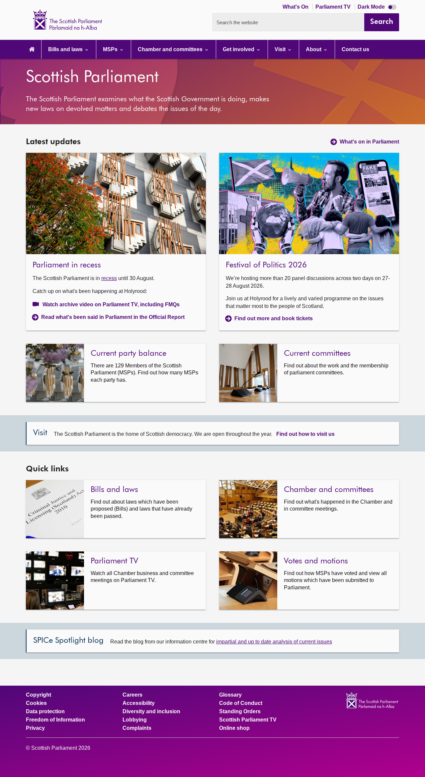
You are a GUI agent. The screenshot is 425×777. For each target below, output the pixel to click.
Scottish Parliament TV (248, 720)
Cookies (36, 703)
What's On (296, 7)
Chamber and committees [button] (171, 49)
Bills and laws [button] (66, 49)
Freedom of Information (55, 720)
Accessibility (139, 703)
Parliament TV (333, 7)
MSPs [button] (111, 49)
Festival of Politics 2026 (266, 265)
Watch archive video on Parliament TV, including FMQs (111, 304)
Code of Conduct (240, 703)
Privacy (35, 728)
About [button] (314, 49)
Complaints (137, 728)
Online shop (234, 728)
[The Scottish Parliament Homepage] (32, 49)
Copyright (38, 695)
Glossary (230, 695)
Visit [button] (281, 49)
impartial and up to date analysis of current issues (274, 641)
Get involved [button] (239, 49)
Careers (132, 695)
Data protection (45, 711)
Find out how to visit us (305, 434)
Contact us (355, 49)
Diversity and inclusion (151, 711)
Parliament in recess (68, 265)
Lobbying (135, 720)
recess (109, 278)
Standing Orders (240, 711)
